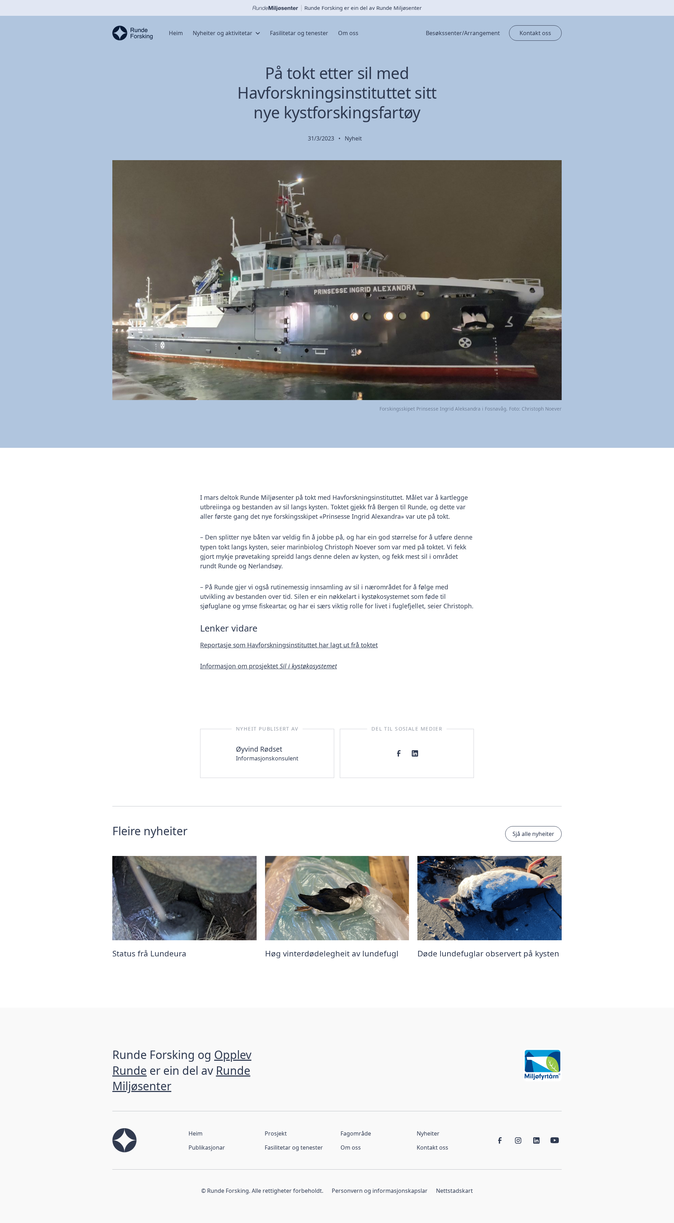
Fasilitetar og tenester (294, 1147)
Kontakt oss (535, 33)
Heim (196, 1133)
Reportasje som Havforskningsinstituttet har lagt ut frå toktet (289, 645)
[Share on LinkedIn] (415, 753)
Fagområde (356, 1133)
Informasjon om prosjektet (268, 666)
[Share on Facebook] (399, 753)
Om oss (351, 1147)
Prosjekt (276, 1133)
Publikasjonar (207, 1147)
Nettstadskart (454, 1191)
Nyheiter (428, 1133)
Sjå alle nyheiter (533, 834)
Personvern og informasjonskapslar (380, 1191)
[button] (226, 33)
